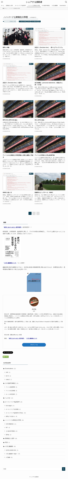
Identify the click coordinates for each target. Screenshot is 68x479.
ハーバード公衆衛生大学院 (14, 420)
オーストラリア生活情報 (13, 409)
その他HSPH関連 (22, 21)
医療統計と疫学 (11, 438)
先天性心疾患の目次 (12, 450)
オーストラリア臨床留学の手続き (16, 413)
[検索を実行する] (63, 469)
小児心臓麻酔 (10, 446)
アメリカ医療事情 (11, 387)
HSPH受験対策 (34, 21)
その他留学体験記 (11, 383)
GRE (8, 372)
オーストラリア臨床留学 (13, 402)
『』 (13, 227)
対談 (7, 442)
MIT (39, 21)
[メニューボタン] (2, 2)
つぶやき (9, 398)
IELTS (8, 376)
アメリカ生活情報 (11, 390)
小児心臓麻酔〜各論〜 (13, 453)
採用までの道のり (11, 416)
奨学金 (28, 21)
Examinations (10, 368)
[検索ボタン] (66, 2)
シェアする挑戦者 (34, 2)
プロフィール (34, 344)
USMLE (9, 379)
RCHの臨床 (10, 405)
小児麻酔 (9, 457)
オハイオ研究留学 (11, 394)
